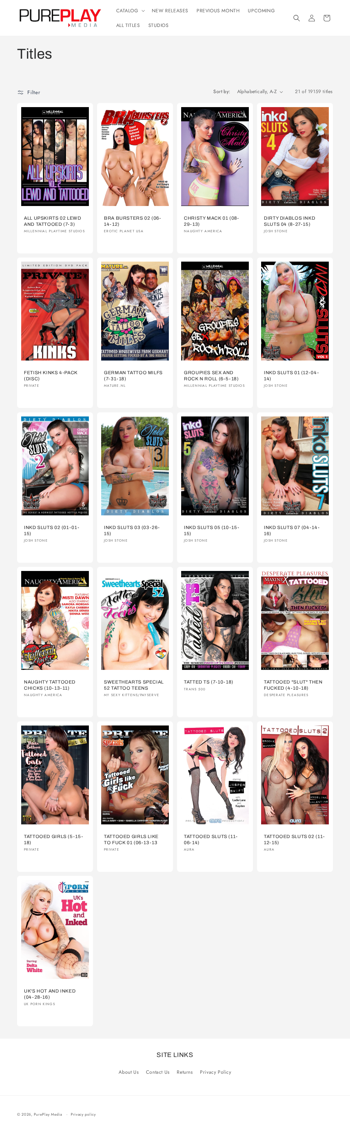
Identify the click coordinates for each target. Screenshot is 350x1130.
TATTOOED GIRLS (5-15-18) (53, 839)
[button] (130, 10)
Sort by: (221, 91)
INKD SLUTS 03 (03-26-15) (132, 530)
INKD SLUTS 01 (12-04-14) (291, 376)
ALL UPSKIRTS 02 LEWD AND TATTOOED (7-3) (52, 221)
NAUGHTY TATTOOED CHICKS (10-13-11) (50, 685)
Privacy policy (83, 1114)
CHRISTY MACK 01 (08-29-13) (211, 221)
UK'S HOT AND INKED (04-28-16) (50, 994)
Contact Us (158, 1072)
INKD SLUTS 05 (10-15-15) (211, 530)
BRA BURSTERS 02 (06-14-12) (132, 221)
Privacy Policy (215, 1072)
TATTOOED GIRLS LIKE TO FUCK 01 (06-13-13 (131, 839)
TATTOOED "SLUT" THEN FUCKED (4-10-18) (293, 685)
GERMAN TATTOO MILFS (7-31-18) (133, 376)
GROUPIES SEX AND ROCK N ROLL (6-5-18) (211, 376)
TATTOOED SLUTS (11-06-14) (211, 839)
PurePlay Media (48, 1114)
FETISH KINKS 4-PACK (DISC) (51, 376)
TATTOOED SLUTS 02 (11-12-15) (294, 839)
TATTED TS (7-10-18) (208, 682)
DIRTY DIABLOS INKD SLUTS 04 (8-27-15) (289, 221)
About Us (129, 1072)
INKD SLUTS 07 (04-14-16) (292, 530)
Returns (185, 1072)
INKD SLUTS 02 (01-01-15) (51, 530)
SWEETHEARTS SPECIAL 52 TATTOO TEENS (134, 685)
